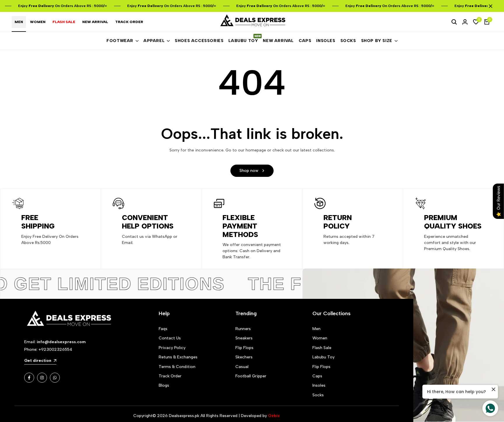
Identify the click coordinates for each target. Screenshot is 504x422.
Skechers (244, 357)
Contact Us (170, 338)
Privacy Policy (172, 347)
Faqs (163, 328)
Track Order (170, 376)
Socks (318, 395)
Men (316, 328)
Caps (317, 376)
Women (319, 338)
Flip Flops (244, 347)
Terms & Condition (177, 366)
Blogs (164, 385)
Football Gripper (250, 376)
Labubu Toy (323, 357)
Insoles (319, 385)
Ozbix (274, 415)
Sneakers (244, 338)
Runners (243, 328)
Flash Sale (321, 347)
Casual (242, 366)
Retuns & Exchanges (178, 357)
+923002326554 (55, 349)
